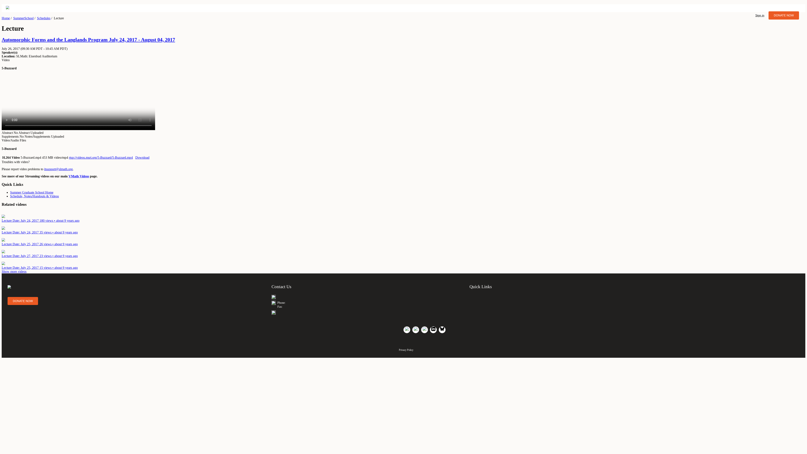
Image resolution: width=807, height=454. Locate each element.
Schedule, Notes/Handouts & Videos (34, 196)
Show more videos (14, 271)
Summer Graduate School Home (31, 192)
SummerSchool (23, 18)
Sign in (759, 15)
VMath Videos (79, 176)
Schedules (43, 18)
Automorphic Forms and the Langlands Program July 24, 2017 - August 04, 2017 (88, 39)
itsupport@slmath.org (58, 169)
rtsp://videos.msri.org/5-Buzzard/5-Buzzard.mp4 (101, 157)
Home (6, 18)
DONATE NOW (784, 15)
